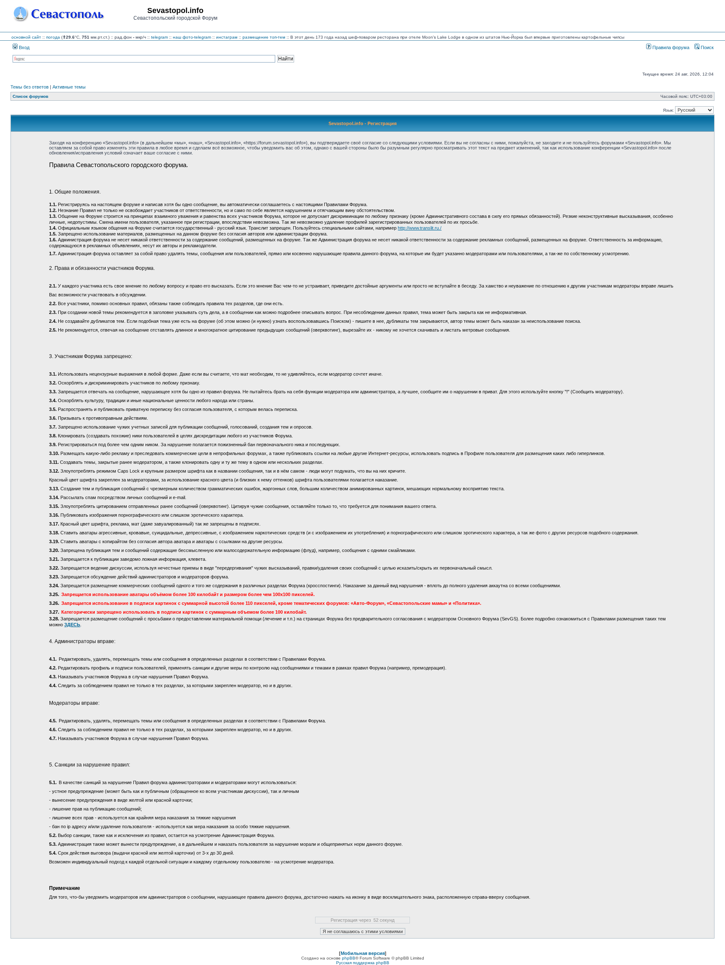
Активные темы (69, 86)
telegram (159, 37)
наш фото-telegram (192, 37)
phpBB (348, 958)
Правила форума (670, 47)
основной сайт (26, 37)
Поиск (706, 47)
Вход (23, 47)
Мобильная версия (363, 953)
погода (53, 37)
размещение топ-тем (264, 37)
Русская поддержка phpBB (362, 962)
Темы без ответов (29, 86)
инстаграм (226, 37)
